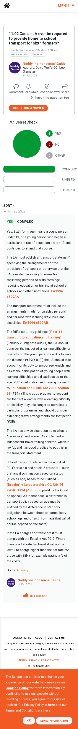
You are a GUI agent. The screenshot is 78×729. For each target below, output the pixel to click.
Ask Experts (22, 637)
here (51, 705)
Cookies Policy (17, 688)
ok (29, 720)
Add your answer (28, 108)
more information (54, 720)
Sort (7, 206)
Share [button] (65, 92)
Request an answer (46, 92)
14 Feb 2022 (15, 211)
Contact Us (56, 637)
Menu (64, 5)
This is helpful (38, 595)
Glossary (22, 570)
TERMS (23, 660)
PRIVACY (34, 660)
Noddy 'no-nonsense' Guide (44, 64)
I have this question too (50, 98)
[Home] (6, 6)
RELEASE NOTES (50, 660)
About (39, 637)
